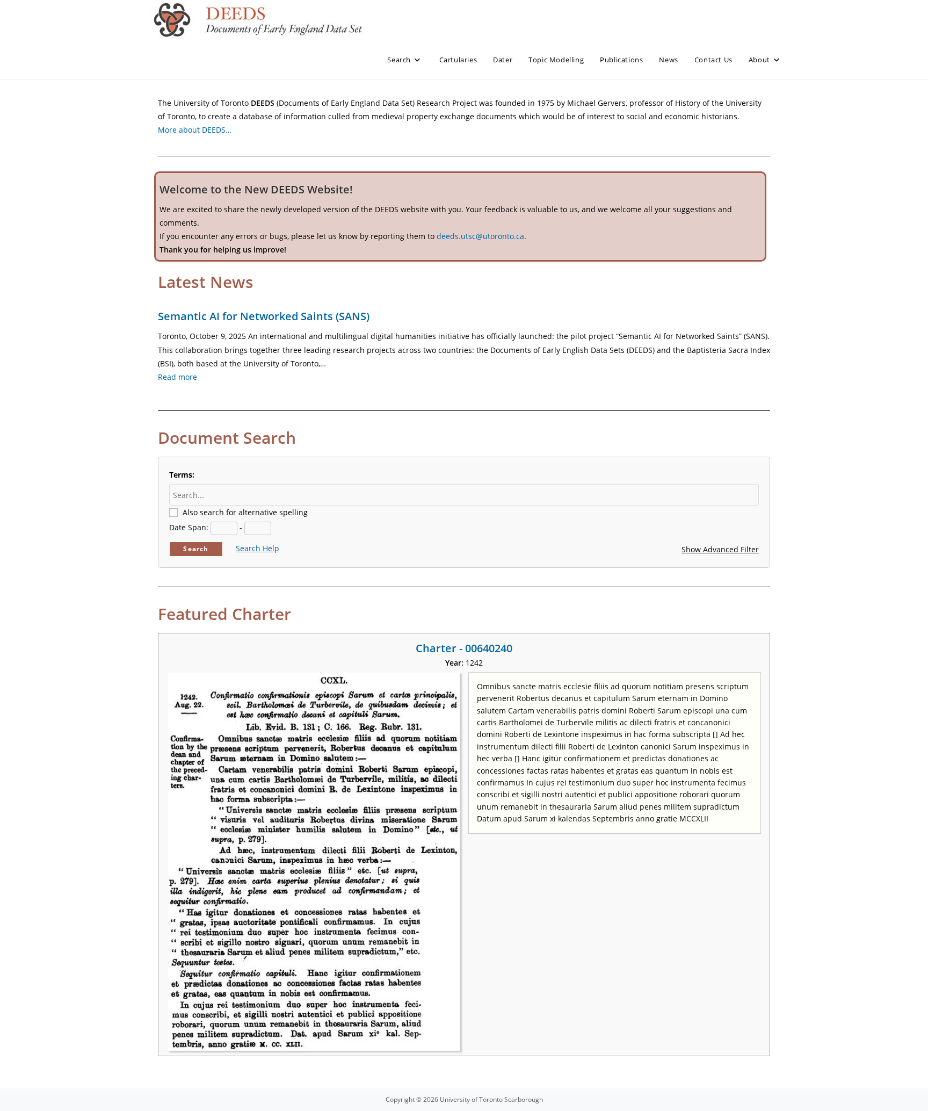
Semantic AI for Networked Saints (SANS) (263, 316)
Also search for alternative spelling (245, 512)
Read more (177, 377)
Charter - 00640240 (464, 648)
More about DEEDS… (194, 130)
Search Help (257, 548)
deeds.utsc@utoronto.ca (480, 236)
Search (195, 548)
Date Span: (188, 527)
